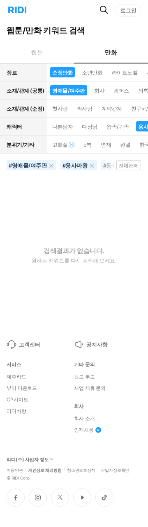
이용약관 (15, 470)
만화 (111, 52)
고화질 (60, 144)
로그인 (128, 10)
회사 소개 (84, 418)
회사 (99, 90)
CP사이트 (17, 400)
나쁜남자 (62, 126)
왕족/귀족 (117, 126)
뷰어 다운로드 (22, 388)
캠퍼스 (121, 90)
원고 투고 (84, 377)
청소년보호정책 (81, 470)
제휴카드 (16, 377)
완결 (125, 144)
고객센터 (29, 344)
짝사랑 (84, 108)
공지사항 (96, 344)
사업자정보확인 (115, 470)
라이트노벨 (125, 72)
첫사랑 (60, 108)
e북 (87, 144)
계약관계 (112, 108)
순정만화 (62, 72)
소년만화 (92, 72)
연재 (106, 144)
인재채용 (84, 430)
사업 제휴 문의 (90, 388)
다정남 (89, 126)
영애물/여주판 (68, 90)
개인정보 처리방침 (45, 470)
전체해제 (128, 165)
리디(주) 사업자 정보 (28, 459)
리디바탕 (16, 411)
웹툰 (37, 52)
